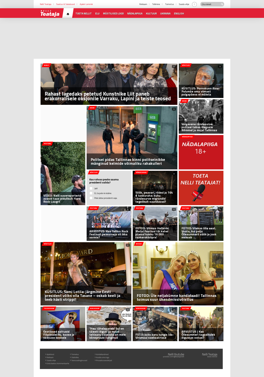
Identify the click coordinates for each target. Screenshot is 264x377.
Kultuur (151, 13)
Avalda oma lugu (102, 357)
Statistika (75, 357)
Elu (97, 13)
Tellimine (156, 4)
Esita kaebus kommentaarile (58, 363)
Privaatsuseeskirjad (104, 360)
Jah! (96, 188)
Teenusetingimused (79, 360)
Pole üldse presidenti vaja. (105, 198)
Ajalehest (50, 354)
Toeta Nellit (83, 13)
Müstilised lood (113, 13)
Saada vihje (184, 4)
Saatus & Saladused (65, 4)
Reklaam (143, 4)
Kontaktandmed (102, 354)
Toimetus (169, 4)
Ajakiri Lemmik (86, 4)
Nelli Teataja (45, 4)
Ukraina (165, 13)
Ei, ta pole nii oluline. (103, 193)
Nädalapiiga (134, 13)
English (179, 13)
